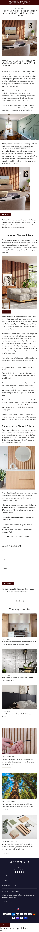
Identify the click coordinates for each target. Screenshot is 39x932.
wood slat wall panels (24, 242)
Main (4, 876)
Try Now (6, 853)
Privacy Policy (6, 591)
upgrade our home (13, 74)
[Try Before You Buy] (19, 827)
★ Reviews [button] (5, 925)
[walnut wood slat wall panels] (19, 188)
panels (13, 319)
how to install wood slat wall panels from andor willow (19, 359)
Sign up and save (11, 892)
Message (4, 568)
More (4, 881)
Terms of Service (19, 591)
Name (3, 550)
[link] (19, 1)
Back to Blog (21, 601)
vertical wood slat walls (22, 146)
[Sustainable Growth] (19, 785)
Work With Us (9, 886)
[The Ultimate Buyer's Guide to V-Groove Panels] (19, 697)
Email (3, 559)
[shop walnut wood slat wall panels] (19, 214)
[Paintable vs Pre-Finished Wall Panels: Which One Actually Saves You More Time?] (19, 625)
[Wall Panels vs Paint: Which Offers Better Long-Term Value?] (19, 661)
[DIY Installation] (19, 741)
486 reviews (4, 931)
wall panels (6, 351)
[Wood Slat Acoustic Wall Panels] (19, 312)
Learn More (6, 769)
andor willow (29, 245)
